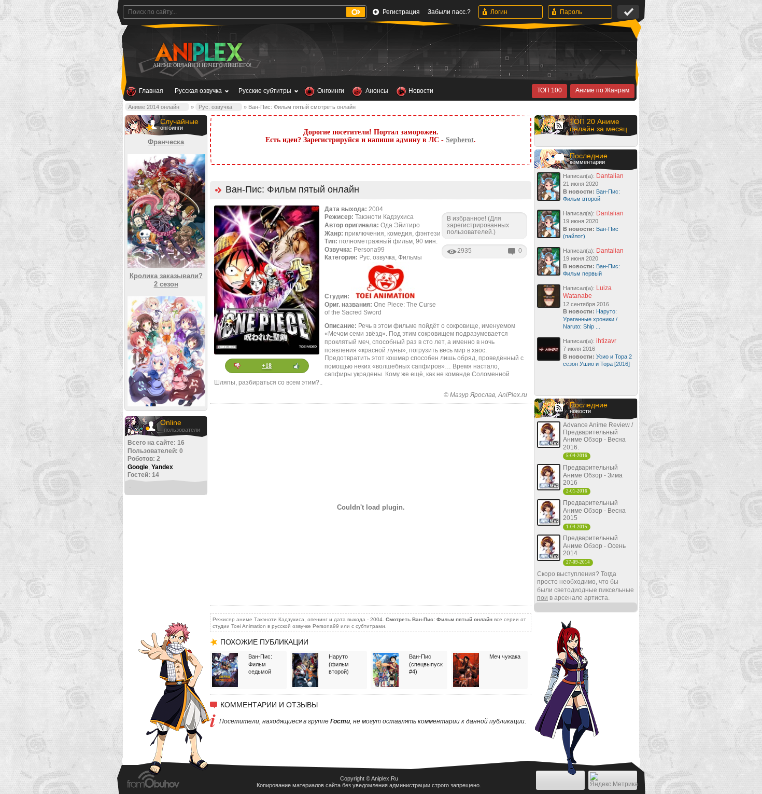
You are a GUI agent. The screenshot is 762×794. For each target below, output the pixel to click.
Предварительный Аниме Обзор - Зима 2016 (593, 475)
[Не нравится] (237, 366)
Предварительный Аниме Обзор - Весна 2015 (594, 510)
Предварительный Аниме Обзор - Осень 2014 (594, 546)
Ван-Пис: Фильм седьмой (260, 664)
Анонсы (376, 90)
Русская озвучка (198, 90)
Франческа (166, 142)
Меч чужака (504, 656)
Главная (151, 90)
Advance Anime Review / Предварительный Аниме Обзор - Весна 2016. (598, 436)
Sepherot (460, 140)
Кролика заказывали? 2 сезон (166, 280)
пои (542, 597)
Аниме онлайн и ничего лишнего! (202, 65)
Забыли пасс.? (449, 12)
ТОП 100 (549, 90)
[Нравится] (296, 366)
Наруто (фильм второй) (339, 664)
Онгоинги (330, 90)
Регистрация (401, 12)
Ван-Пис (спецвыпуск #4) (426, 664)
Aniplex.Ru (384, 778)
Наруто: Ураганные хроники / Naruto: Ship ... (590, 319)
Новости (420, 90)
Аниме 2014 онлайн (153, 107)
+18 (267, 365)
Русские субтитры (264, 90)
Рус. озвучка (215, 107)
